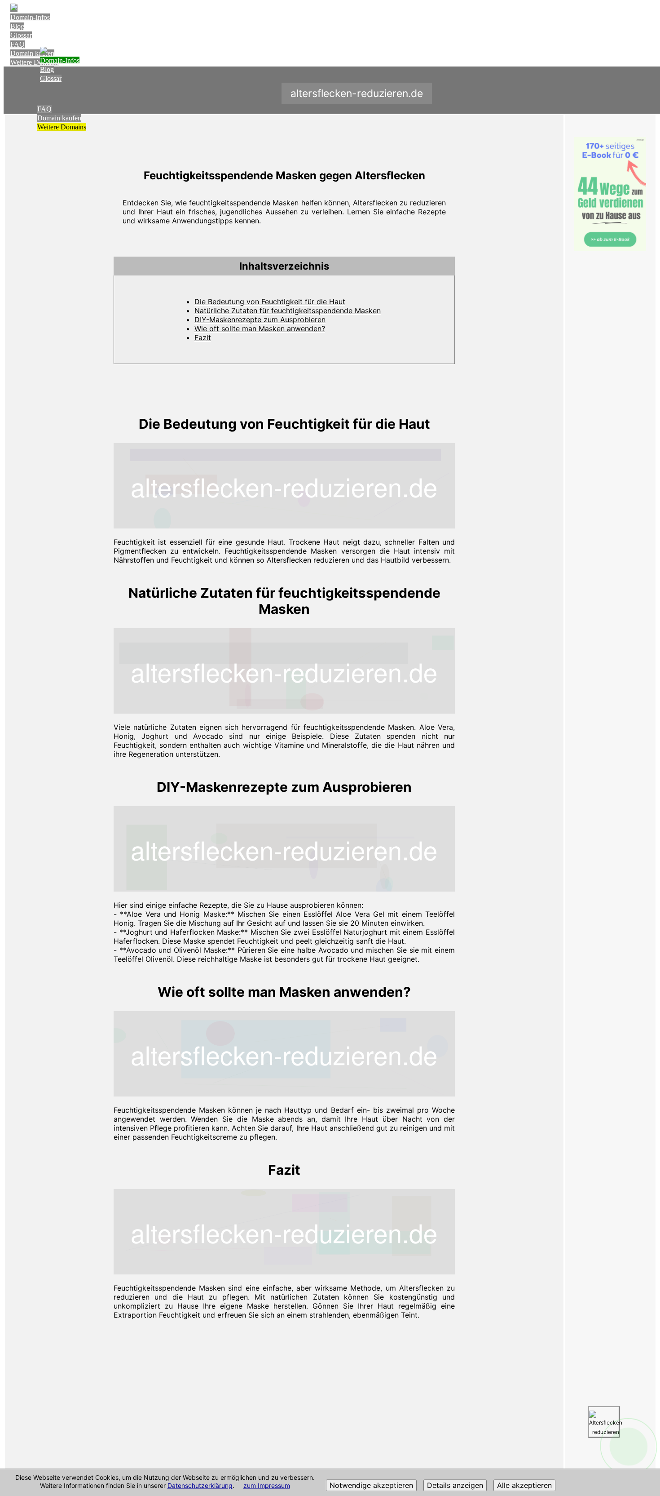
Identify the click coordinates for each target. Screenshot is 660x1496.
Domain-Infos (30, 17)
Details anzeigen (455, 1485)
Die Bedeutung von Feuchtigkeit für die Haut (269, 301)
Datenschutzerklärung (200, 1486)
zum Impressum (266, 1486)
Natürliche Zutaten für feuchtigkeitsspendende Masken (287, 310)
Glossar (21, 35)
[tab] (284, 266)
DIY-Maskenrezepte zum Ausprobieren (260, 319)
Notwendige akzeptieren (371, 1485)
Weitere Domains (61, 127)
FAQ (17, 44)
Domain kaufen (59, 118)
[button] (284, 266)
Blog (17, 26)
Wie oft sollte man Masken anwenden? (259, 328)
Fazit (202, 337)
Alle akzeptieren (524, 1485)
